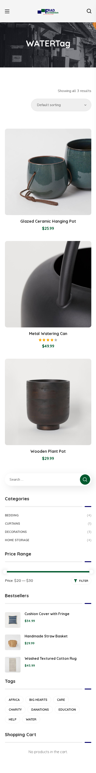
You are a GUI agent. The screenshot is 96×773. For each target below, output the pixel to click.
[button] (89, 11)
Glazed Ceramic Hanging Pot (48, 221)
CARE (61, 700)
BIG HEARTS (38, 700)
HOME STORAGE (48, 540)
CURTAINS (48, 524)
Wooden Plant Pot (48, 451)
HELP (12, 719)
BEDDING (48, 515)
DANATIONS (40, 710)
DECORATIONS (48, 532)
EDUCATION (67, 710)
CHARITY (15, 710)
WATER (31, 719)
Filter (83, 580)
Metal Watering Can (48, 333)
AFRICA (14, 700)
